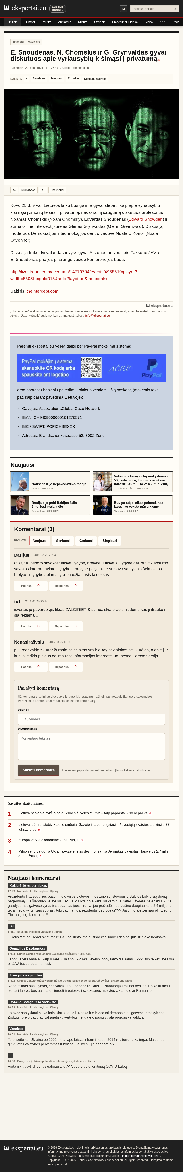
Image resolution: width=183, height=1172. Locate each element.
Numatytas (28, 190)
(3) (159, 60)
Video (149, 22)
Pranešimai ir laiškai (125, 22)
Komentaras (27, 729)
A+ (43, 190)
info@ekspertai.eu (97, 315)
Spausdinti (57, 190)
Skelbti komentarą (39, 770)
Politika (46, 22)
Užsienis (99, 22)
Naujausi (39, 541)
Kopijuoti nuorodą (95, 78)
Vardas (23, 710)
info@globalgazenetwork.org (140, 1155)
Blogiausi (109, 541)
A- (14, 190)
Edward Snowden (146, 219)
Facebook (39, 78)
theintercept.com (42, 291)
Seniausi (63, 541)
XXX (163, 22)
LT (123, 8)
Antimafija (64, 22)
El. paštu (73, 78)
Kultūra (82, 22)
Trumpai (29, 22)
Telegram (56, 78)
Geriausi (86, 541)
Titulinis (12, 22)
